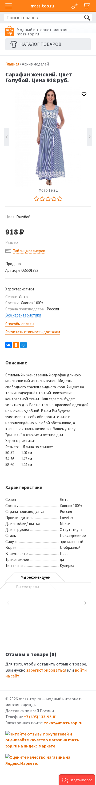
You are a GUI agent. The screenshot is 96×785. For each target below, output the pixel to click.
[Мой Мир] (23, 345)
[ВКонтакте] (8, 345)
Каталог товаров (40, 44)
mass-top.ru (42, 6)
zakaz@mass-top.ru (63, 722)
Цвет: (17, 216)
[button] (77, 779)
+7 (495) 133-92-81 (40, 716)
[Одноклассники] (16, 345)
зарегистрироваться (46, 670)
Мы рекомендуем (35, 577)
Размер (11, 242)
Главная (12, 64)
